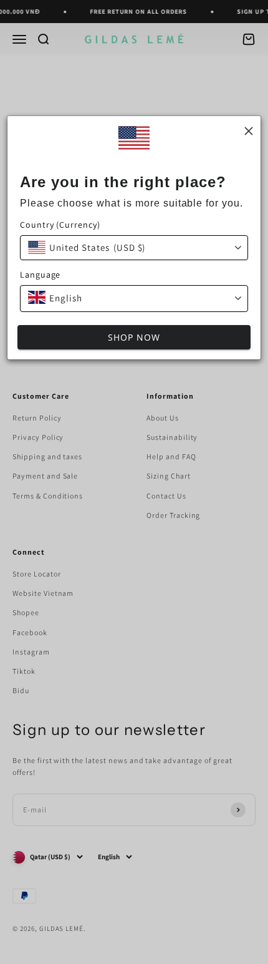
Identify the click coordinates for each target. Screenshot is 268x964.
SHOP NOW (134, 337)
